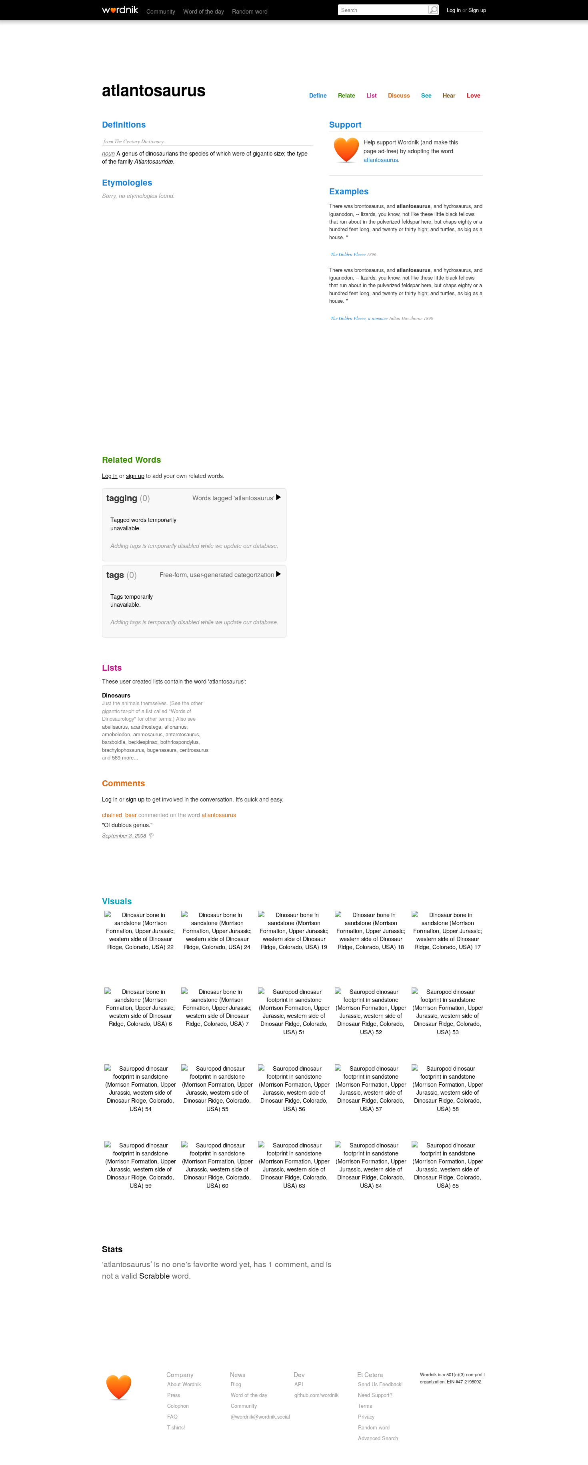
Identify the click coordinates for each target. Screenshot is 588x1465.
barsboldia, (115, 741)
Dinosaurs (116, 695)
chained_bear (119, 814)
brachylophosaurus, (124, 749)
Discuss (399, 95)
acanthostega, (147, 726)
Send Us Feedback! (380, 1384)
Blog (236, 1384)
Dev (299, 1374)
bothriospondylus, (180, 741)
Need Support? (375, 1395)
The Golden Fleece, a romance (359, 318)
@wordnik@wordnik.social (260, 1416)
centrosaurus (194, 749)
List (371, 95)
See (426, 95)
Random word (250, 11)
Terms (365, 1405)
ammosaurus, (149, 734)
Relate (346, 95)
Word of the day (203, 11)
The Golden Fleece (348, 254)
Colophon (178, 1405)
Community (160, 11)
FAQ (172, 1416)
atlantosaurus (381, 159)
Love (473, 95)
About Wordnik (184, 1384)
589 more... (125, 757)
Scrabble (154, 1275)
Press (173, 1395)
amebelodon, (117, 734)
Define (318, 95)
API (298, 1384)
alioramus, (176, 726)
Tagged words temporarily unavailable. (143, 523)
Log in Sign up (466, 10)
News (238, 1374)
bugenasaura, (163, 749)
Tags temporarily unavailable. (131, 600)
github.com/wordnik (316, 1395)
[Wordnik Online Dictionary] (120, 9)
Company (180, 1374)
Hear (449, 95)
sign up (135, 475)
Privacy (366, 1416)
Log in (110, 475)
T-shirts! (176, 1427)
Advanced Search (378, 1438)
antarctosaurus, (183, 734)
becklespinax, (144, 741)
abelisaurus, (116, 726)
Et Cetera (370, 1374)
